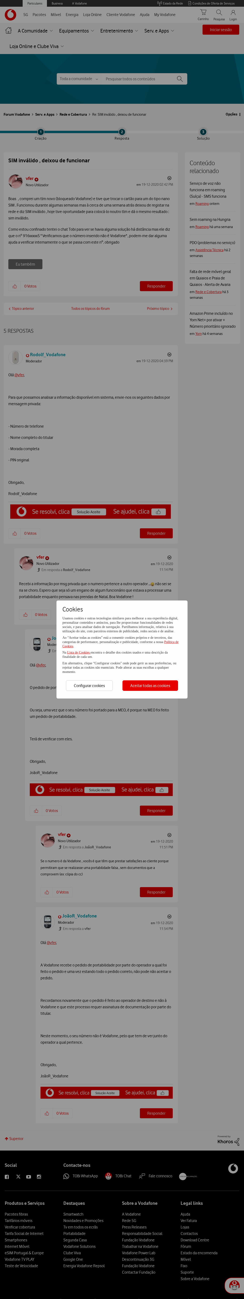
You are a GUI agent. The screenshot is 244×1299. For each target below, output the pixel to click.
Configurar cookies (89, 685)
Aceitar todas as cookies (150, 685)
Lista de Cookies (79, 652)
